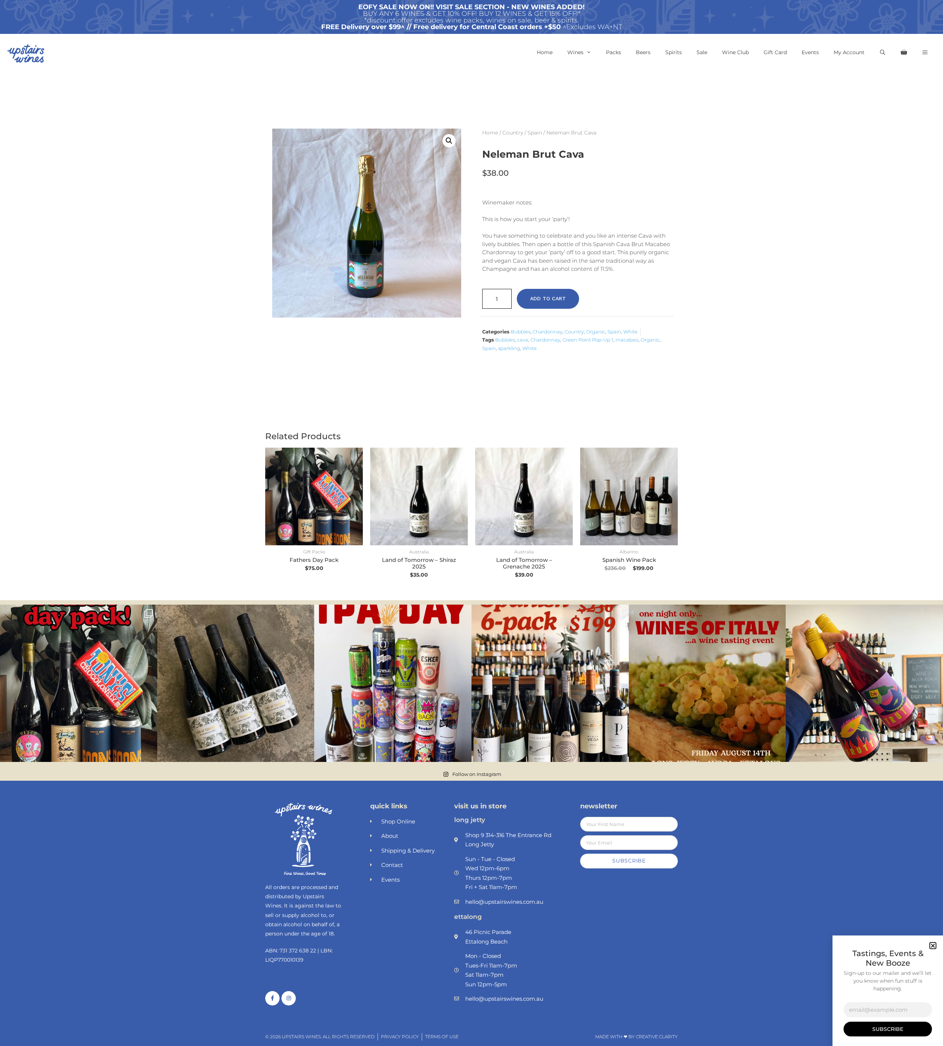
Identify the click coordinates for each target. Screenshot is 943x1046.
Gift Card (775, 52)
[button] (925, 52)
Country (512, 133)
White (630, 332)
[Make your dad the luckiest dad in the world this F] (78, 683)
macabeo (627, 340)
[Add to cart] (355, 476)
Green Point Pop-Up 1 (587, 340)
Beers (643, 52)
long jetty (469, 819)
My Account (849, 52)
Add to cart (548, 298)
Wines (575, 52)
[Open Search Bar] (882, 52)
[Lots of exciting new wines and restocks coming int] (864, 683)
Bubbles (520, 332)
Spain (534, 133)
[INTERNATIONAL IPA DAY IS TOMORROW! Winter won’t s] (393, 683)
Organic (595, 332)
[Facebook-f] (272, 998)
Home (545, 52)
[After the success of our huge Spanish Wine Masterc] (550, 683)
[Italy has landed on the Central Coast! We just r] (707, 683)
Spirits (673, 52)
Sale (702, 52)
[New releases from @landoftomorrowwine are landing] (236, 683)
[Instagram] (288, 998)
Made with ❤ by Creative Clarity (636, 1036)
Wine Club (735, 52)
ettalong (468, 916)
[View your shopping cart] (903, 52)
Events (810, 52)
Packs (613, 52)
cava (522, 340)
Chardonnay (547, 332)
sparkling (509, 348)
